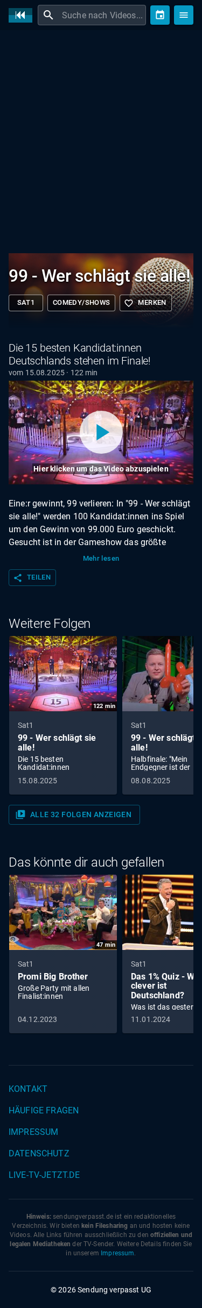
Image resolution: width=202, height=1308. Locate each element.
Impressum (33, 1132)
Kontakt (28, 1089)
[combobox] (102, 15)
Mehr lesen (101, 558)
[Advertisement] (101, 144)
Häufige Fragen (44, 1110)
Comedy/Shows (81, 302)
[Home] (23, 15)
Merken (145, 303)
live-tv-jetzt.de (44, 1175)
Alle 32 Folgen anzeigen (73, 814)
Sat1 (26, 302)
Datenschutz (39, 1153)
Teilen (32, 578)
